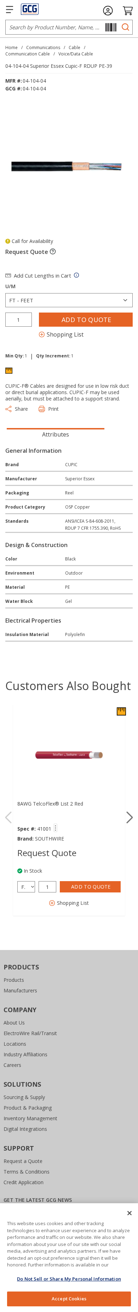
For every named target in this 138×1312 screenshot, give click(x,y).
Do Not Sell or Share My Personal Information (69, 1279)
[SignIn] (108, 11)
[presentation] (55, 433)
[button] (129, 817)
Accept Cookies (69, 1298)
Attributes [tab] (55, 434)
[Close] (129, 1213)
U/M (10, 286)
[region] (69, 1257)
